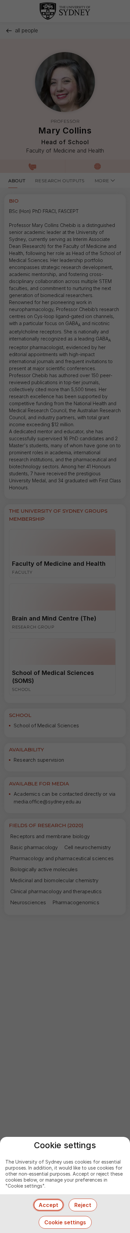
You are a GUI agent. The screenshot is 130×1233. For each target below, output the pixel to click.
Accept (48, 1205)
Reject (82, 1205)
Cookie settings (65, 1222)
